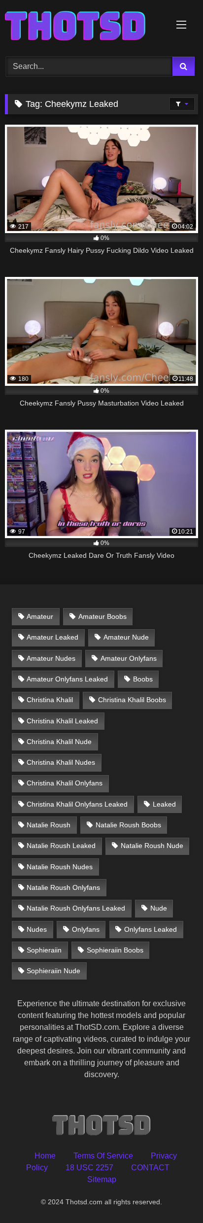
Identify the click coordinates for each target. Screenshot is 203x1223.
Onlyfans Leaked (150, 929)
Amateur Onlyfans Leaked (67, 679)
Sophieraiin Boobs (115, 950)
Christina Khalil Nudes (61, 762)
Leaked (164, 804)
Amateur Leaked (52, 637)
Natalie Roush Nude (152, 845)
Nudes (37, 929)
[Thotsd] (83, 27)
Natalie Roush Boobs (128, 825)
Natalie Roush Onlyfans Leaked (76, 908)
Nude (158, 908)
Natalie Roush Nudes (60, 867)
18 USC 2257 (89, 1167)
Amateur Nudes (51, 658)
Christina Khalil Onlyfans (64, 783)
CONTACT (150, 1167)
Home (45, 1156)
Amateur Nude (126, 637)
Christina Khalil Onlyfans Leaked (77, 804)
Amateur (40, 616)
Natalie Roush (48, 825)
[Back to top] (172, 1193)
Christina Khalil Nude (59, 742)
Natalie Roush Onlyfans (63, 887)
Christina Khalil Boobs (132, 700)
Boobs (143, 679)
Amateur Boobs (102, 616)
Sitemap (101, 1179)
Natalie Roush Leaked (61, 845)
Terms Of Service (103, 1156)
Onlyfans (86, 929)
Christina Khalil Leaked (62, 721)
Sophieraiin (44, 950)
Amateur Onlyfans (129, 658)
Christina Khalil (50, 700)
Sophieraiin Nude (53, 971)
